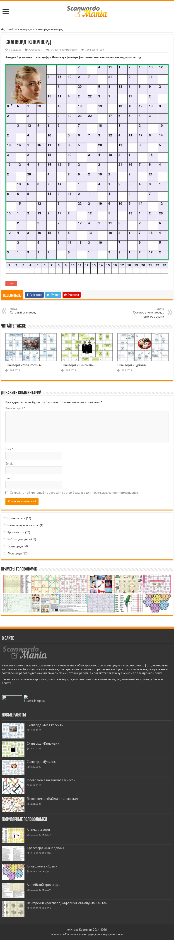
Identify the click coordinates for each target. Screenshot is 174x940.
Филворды (14, 553)
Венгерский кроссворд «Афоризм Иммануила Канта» (67, 903)
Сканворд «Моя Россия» (23, 365)
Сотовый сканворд (23, 310)
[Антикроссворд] (13, 835)
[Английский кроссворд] (13, 890)
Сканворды (24, 29)
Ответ (11, 283)
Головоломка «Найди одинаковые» (53, 799)
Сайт (8, 478)
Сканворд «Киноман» (77, 365)
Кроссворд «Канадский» (45, 848)
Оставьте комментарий (64, 49)
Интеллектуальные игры (23, 525)
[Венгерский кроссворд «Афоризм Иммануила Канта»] (13, 908)
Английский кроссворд (43, 884)
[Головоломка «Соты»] (13, 872)
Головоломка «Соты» (42, 866)
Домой (9, 29)
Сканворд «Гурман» (131, 365)
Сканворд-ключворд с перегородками (148, 312)
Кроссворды (15, 532)
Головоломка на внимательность (51, 780)
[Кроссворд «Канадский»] (13, 853)
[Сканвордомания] (87, 10)
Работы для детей (19, 539)
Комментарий (15, 408)
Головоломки (16, 518)
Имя (9, 449)
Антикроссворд (38, 829)
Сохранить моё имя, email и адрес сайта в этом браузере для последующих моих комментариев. (74, 493)
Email (10, 464)
